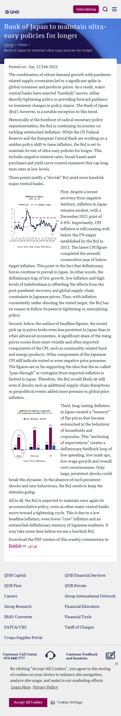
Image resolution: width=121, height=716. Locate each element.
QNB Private (75, 586)
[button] (67, 702)
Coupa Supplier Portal (23, 638)
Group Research (18, 607)
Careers (10, 596)
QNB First (12, 586)
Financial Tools (78, 617)
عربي (32, 546)
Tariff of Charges (79, 627)
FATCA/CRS (15, 627)
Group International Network (90, 596)
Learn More (21, 687)
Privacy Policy (45, 687)
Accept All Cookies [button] (28, 702)
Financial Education (82, 607)
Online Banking (86, 9)
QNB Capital (15, 576)
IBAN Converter (18, 617)
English (15, 546)
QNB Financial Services (85, 576)
